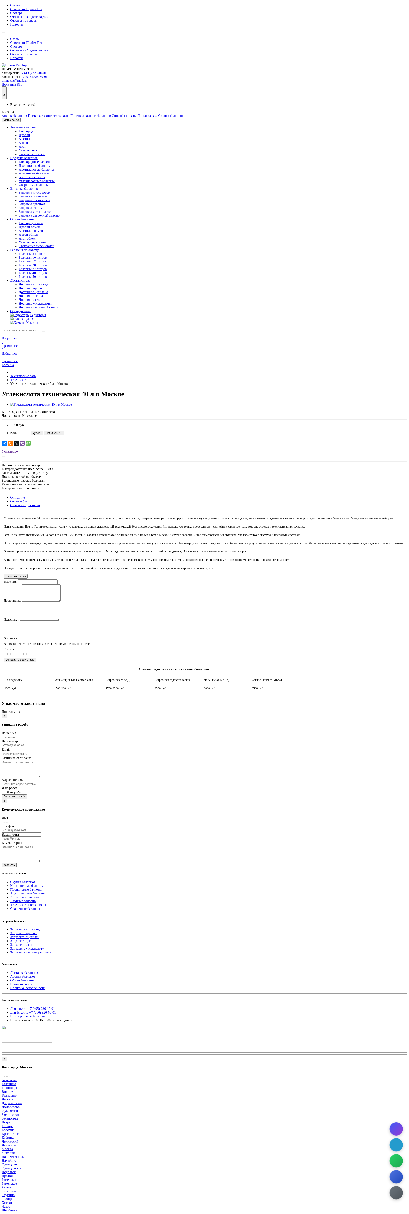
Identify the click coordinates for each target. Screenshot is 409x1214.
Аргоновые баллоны (34, 173)
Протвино (9, 1176)
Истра (6, 1122)
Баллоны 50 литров (33, 276)
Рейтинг (9, 649)
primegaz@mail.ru (14, 80)
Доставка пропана (32, 288)
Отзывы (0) (18, 501)
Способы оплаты (124, 115)
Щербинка (9, 1210)
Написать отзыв (16, 576)
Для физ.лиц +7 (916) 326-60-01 (33, 1012)
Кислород (26, 131)
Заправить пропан (23, 933)
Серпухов (9, 1191)
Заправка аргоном (32, 204)
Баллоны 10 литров (33, 257)
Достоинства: (12, 600)
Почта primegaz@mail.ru (27, 1016)
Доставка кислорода (33, 284)
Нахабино (9, 1160)
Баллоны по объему (24, 250)
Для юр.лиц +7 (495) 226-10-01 (32, 1008)
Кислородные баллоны (35, 162)
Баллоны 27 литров (33, 269)
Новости (16, 24)
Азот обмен (27, 238)
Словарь (16, 13)
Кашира (7, 1126)
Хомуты (32, 322)
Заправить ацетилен (24, 937)
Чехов (6, 1206)
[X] (16, 443)
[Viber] (22, 443)
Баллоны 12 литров (33, 261)
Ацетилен (26, 139)
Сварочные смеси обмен (36, 246)
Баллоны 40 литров (33, 273)
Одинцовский (12, 1168)
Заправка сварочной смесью (39, 215)
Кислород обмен (31, 223)
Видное (7, 1091)
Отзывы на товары (23, 20)
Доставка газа (147, 115)
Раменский (10, 1179)
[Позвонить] (396, 1176)
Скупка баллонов (171, 115)
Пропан (24, 135)
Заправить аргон (22, 941)
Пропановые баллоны (35, 165)
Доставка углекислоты (35, 303)
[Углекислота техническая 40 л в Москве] (41, 404)
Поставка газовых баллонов (90, 115)
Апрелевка (9, 1080)
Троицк (7, 1199)
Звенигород (10, 1114)
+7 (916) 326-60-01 (34, 76)
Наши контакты (21, 984)
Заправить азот (21, 944)
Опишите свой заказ (16, 758)
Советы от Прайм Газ (26, 9)
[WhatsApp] (28, 443)
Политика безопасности (27, 988)
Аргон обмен (28, 234)
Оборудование (20, 311)
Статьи (15, 5)
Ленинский (10, 1141)
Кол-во (15, 433)
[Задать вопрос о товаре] (3, 456)
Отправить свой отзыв (20, 659)
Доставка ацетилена (33, 292)
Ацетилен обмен (31, 231)
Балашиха (9, 1084)
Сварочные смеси (32, 154)
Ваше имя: (10, 581)
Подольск (9, 1172)
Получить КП (12, 84)
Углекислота (28, 150)
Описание (17, 497)
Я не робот (9, 788)
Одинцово (9, 1164)
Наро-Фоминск (13, 1156)
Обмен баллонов (22, 219)
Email (6, 749)
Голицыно (9, 1095)
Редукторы (38, 315)
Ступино (8, 1195)
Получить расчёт (14, 796)
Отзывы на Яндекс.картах (29, 17)
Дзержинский (12, 1103)
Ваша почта (10, 834)
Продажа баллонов (24, 158)
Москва (7, 1149)
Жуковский (10, 1111)
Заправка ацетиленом (34, 200)
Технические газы (23, 127)
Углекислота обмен (33, 242)
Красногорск (11, 1134)
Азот (22, 146)
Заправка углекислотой (36, 211)
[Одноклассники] (10, 443)
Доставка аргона (31, 296)
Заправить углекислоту (27, 948)
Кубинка (8, 1137)
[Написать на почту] (396, 1192)
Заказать (9, 865)
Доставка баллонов (24, 972)
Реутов (7, 1187)
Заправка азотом (31, 208)
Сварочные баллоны (34, 185)
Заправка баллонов (24, 188)
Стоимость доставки (25, 505)
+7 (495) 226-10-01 (33, 73)
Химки (7, 1202)
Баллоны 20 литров (33, 265)
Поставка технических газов (48, 115)
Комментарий (12, 843)
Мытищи (8, 1153)
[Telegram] (396, 1144)
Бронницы (9, 1088)
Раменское (9, 1183)
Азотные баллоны (32, 177)
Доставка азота (29, 299)
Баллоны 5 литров (32, 253)
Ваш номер (10, 741)
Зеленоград (10, 1118)
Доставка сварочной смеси (38, 307)
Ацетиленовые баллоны (36, 169)
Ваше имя (9, 733)
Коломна (8, 1130)
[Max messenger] (396, 1129)
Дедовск (8, 1099)
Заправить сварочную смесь (30, 952)
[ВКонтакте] (4, 443)
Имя (5, 818)
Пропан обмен (29, 227)
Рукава (29, 319)
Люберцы (9, 1145)
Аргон (23, 142)
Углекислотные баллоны (37, 181)
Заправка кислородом (34, 192)
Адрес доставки (13, 780)
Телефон (8, 826)
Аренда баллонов (14, 115)
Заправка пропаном (33, 196)
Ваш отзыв (11, 638)
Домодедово (11, 1107)
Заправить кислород (25, 929)
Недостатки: (11, 619)
